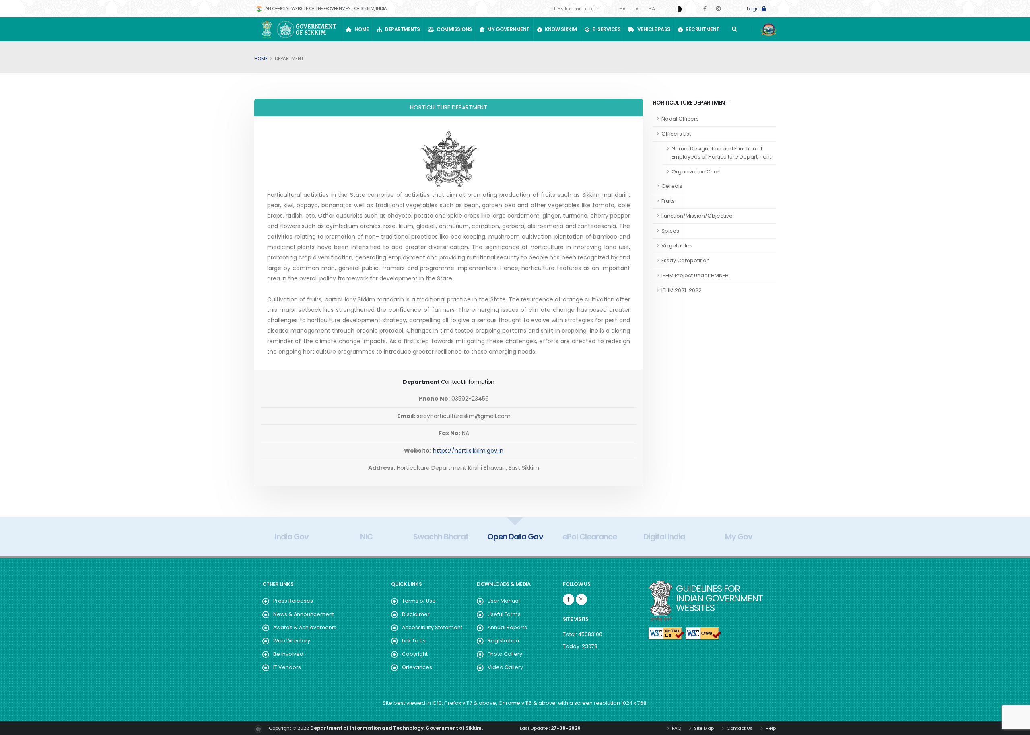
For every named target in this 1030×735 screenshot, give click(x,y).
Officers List (676, 133)
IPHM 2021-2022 (681, 290)
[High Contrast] (678, 9)
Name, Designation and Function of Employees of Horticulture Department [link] (721, 152)
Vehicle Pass (652, 29)
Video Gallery (505, 667)
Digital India (589, 536)
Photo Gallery (505, 654)
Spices (670, 230)
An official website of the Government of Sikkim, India (325, 8)
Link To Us (414, 640)
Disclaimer (416, 614)
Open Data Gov (440, 536)
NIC (292, 536)
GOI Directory (739, 536)
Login (754, 8)
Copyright (415, 654)
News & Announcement (303, 614)
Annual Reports (507, 627)
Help (770, 728)
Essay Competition (685, 260)
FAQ (676, 728)
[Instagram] (718, 8)
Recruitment (701, 29)
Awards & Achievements (304, 627)
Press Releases (293, 600)
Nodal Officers (680, 118)
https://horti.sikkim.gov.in (468, 451)
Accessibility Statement (432, 627)
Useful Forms (504, 614)
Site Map (703, 728)
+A (651, 8)
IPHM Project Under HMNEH (695, 275)
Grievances (417, 667)
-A (623, 8)
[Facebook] (705, 8)
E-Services (605, 29)
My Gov (664, 536)
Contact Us (739, 728)
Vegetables (676, 245)
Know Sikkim (560, 29)
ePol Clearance (515, 536)
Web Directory (291, 640)
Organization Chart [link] (696, 171)
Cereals (671, 186)
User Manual (504, 600)
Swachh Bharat (366, 536)
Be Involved (288, 654)
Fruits (668, 201)
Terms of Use (419, 600)
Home (361, 29)
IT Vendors (287, 667)
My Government (507, 29)
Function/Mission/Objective (697, 215)
